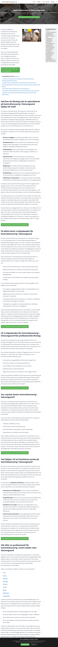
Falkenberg (6, 593)
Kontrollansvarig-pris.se (9, 2)
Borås (4, 590)
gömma (17, 76)
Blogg (52, 2)
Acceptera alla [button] (25, 644)
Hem (34, 2)
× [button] (56, 638)
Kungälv (5, 578)
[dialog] (29, 642)
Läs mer (41, 642)
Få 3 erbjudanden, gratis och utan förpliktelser (29, 17)
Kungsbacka (6, 596)
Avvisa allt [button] (33, 644)
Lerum (5, 575)
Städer (38, 2)
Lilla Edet (5, 581)
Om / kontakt (45, 2)
